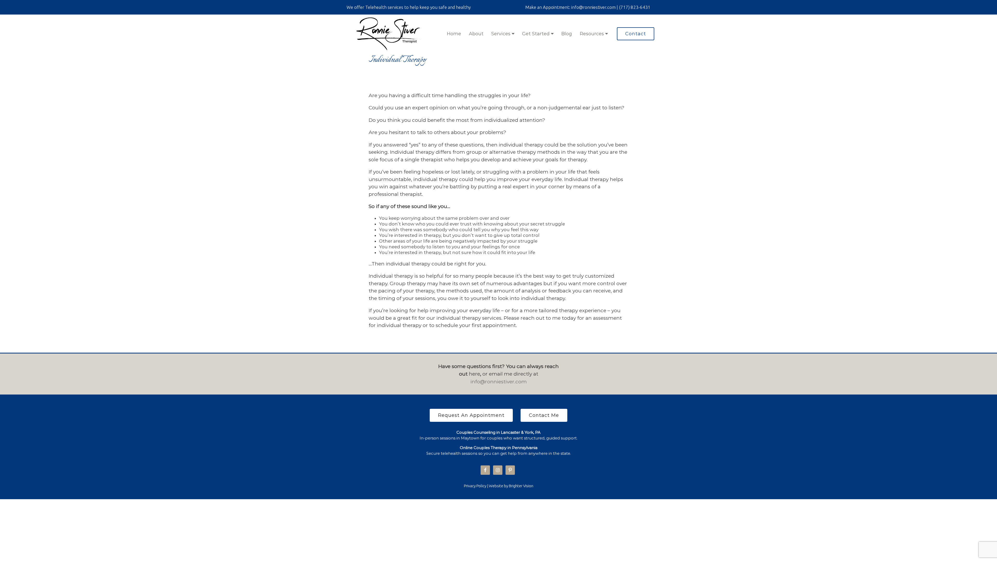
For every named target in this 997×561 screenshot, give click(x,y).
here (474, 374)
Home (454, 34)
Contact (635, 34)
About (476, 34)
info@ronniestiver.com (498, 382)
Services (501, 34)
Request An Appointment (471, 415)
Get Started (536, 34)
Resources (592, 34)
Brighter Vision (521, 486)
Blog (566, 34)
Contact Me (544, 415)
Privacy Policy (475, 486)
